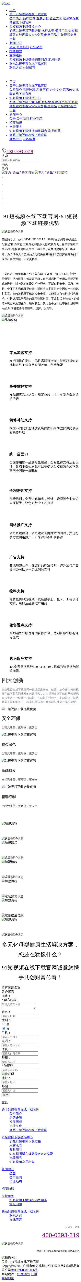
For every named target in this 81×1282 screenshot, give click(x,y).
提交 (5, 1094)
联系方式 (15, 67)
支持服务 (15, 55)
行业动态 (36, 47)
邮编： (6, 1086)
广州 (34, 1274)
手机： (6, 1032)
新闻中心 (15, 43)
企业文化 (56, 18)
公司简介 (15, 18)
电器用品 (50, 34)
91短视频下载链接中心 (25, 26)
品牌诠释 (29, 18)
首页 (12, 10)
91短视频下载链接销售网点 (28, 59)
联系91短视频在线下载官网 (28, 63)
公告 (12, 47)
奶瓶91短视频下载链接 (25, 30)
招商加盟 (15, 51)
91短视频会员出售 (22, 1162)
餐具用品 (61, 30)
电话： (6, 1041)
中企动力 (23, 1274)
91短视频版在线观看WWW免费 (31, 1153)
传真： (6, 1049)
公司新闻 (23, 47)
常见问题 (54, 59)
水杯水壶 (48, 30)
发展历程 (42, 18)
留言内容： (11, 1000)
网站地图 (8, 1278)
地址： (6, 1078)
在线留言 (29, 67)
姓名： (6, 1011)
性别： (6, 1020)
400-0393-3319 (19, 151)
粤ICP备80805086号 (24, 1270)
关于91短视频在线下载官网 (28, 14)
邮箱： (6, 1057)
